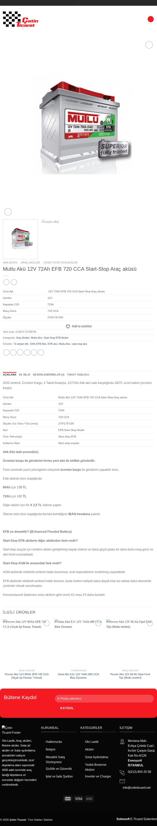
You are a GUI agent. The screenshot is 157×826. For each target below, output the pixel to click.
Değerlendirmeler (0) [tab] (48, 374)
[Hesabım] (143, 19)
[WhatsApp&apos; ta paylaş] (6, 352)
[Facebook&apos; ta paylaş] (13, 352)
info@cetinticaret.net (136, 787)
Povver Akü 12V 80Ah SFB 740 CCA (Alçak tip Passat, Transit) (27, 676)
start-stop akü (79, 343)
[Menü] (151, 19)
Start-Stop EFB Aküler (61, 262)
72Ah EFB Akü (38, 343)
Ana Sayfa (10, 262)
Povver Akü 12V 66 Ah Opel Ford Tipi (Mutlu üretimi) (130, 676)
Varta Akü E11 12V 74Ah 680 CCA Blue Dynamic (78, 676)
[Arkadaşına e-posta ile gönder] (27, 352)
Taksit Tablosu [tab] (78, 374)
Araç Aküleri (30, 262)
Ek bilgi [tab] (24, 374)
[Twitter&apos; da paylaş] (20, 352)
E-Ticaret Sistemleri (136, 819)
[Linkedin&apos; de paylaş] (41, 352)
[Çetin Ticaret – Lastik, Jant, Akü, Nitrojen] (20, 19)
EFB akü (52, 343)
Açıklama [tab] (9, 374)
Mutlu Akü (36, 337)
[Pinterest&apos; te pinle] (34, 352)
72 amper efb (21, 343)
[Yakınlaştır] (8, 211)
